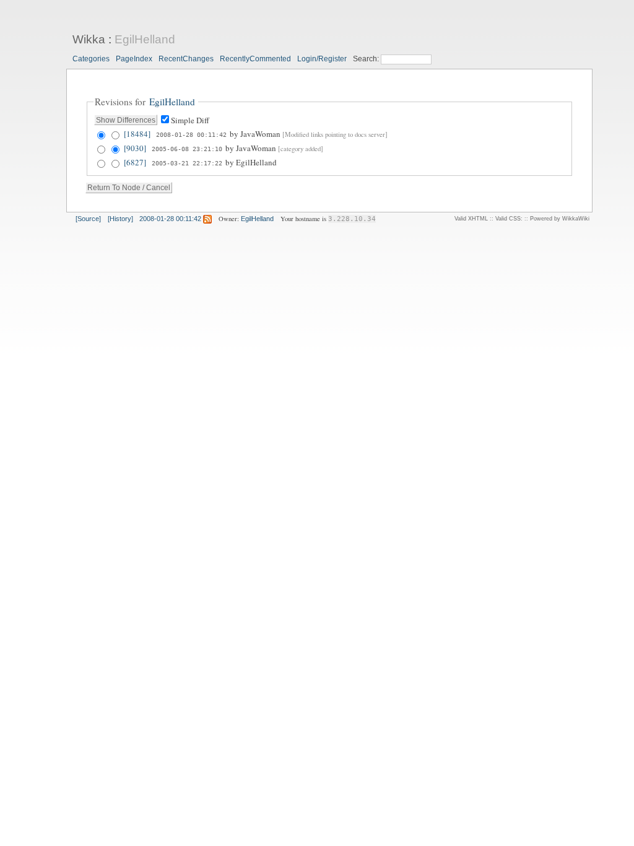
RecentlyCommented (255, 59)
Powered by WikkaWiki (559, 219)
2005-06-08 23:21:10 (187, 148)
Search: (367, 59)
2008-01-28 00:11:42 (191, 134)
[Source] (88, 218)
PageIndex (134, 59)
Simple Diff (190, 120)
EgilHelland (145, 39)
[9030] (135, 148)
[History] (120, 218)
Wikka (88, 39)
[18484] (137, 133)
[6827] (135, 162)
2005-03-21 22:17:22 (187, 163)
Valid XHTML (471, 219)
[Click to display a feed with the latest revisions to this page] (207, 218)
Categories (91, 59)
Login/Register (322, 59)
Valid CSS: (509, 219)
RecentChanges (186, 59)
